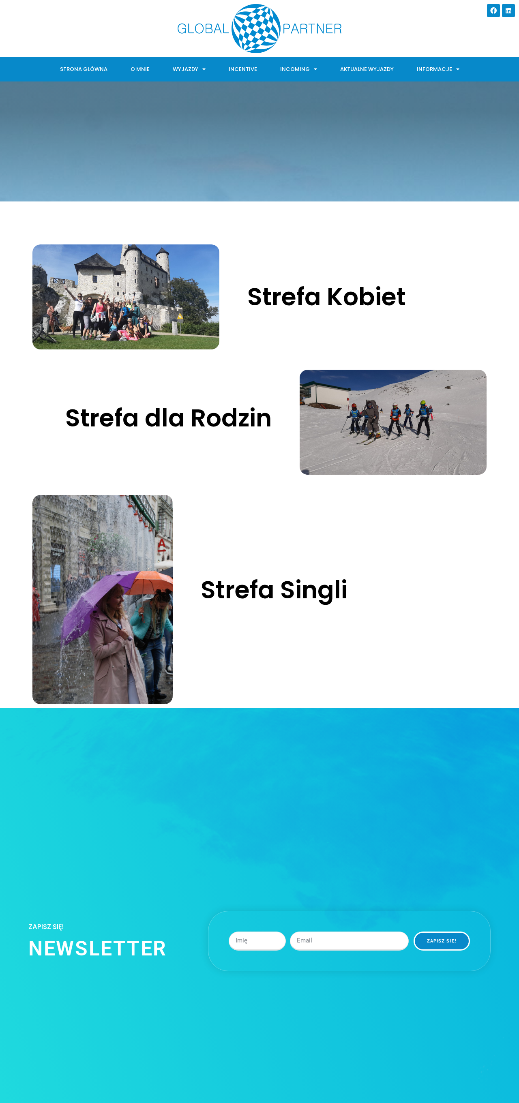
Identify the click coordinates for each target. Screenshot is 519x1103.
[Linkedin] (508, 10)
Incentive (243, 69)
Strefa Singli (274, 590)
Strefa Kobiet (326, 297)
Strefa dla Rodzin (168, 418)
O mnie (140, 69)
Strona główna (83, 69)
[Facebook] (493, 10)
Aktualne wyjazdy (367, 69)
